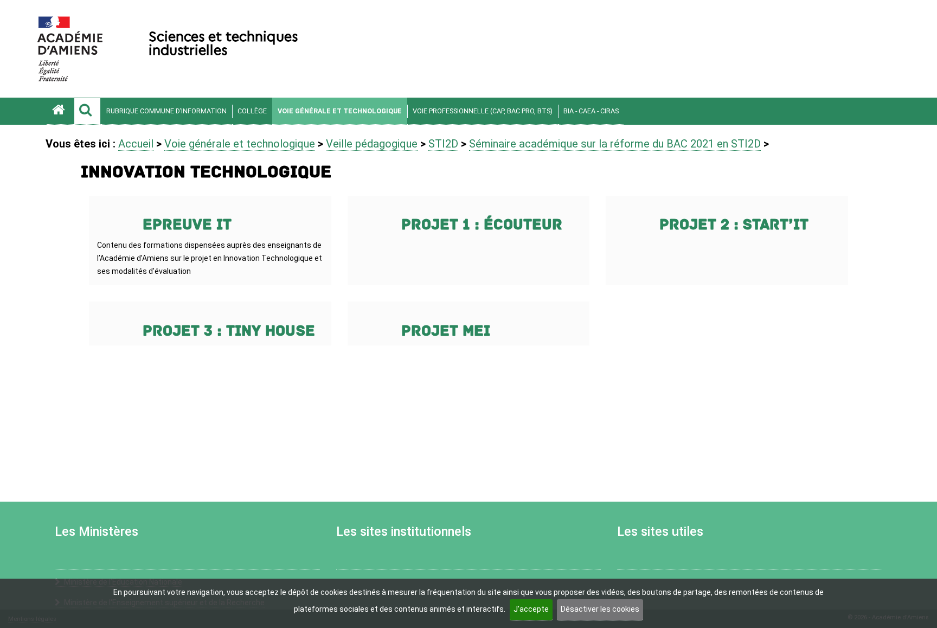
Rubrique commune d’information (166, 111)
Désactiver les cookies (600, 609)
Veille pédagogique (372, 143)
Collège (252, 111)
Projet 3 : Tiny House (229, 331)
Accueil (135, 143)
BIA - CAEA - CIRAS (591, 111)
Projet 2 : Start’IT (733, 224)
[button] (87, 111)
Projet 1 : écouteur (481, 224)
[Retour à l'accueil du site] (60, 111)
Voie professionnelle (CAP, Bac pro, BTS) (483, 111)
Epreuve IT (187, 224)
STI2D (443, 143)
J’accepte (531, 609)
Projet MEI (445, 331)
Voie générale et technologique (340, 111)
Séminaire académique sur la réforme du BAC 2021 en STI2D (615, 143)
